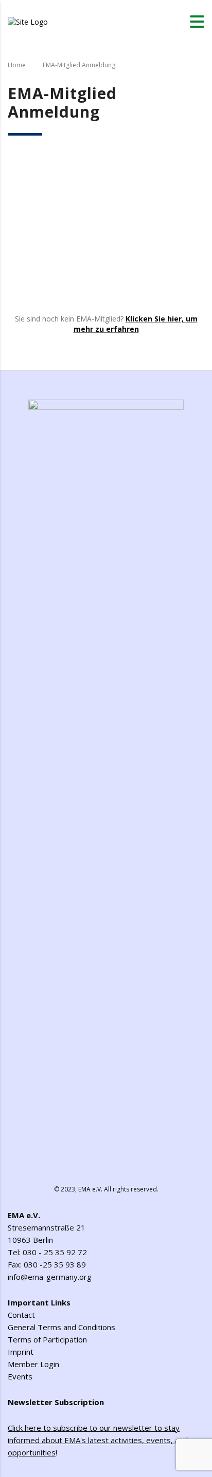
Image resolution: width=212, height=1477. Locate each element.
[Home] (28, 21)
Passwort (25, 210)
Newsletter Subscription (56, 1402)
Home (17, 65)
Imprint (20, 1352)
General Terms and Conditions (61, 1327)
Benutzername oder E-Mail (58, 164)
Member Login (33, 1364)
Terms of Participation (47, 1339)
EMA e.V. (90, 1189)
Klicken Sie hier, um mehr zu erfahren (136, 324)
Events (20, 1376)
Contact (21, 1315)
